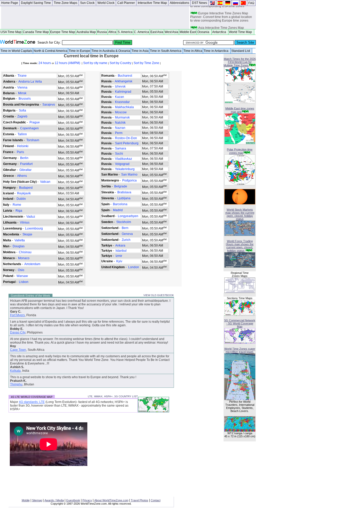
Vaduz (31, 216)
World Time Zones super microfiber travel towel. (239, 350)
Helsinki (22, 146)
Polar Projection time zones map (239, 151)
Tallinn (22, 134)
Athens (22, 176)
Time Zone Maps (65, 3)
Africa (112, 32)
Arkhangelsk (123, 81)
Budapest (25, 187)
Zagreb (22, 116)
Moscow (120, 112)
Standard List (241, 51)
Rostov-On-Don (126, 138)
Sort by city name (95, 63)
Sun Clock (87, 3)
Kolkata (15, 371)
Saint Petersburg (126, 143)
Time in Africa (192, 51)
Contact (155, 500)
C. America (141, 32)
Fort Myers (17, 315)
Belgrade (120, 186)
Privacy (87, 500)
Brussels (25, 98)
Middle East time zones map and (239, 110)
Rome (17, 205)
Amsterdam (32, 264)
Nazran (120, 128)
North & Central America (50, 51)
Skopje (27, 234)
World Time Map (241, 32)
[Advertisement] (95, 17)
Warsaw (22, 276)
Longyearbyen (128, 216)
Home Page (9, 3)
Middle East (188, 32)
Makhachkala (124, 107)
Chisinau (25, 252)
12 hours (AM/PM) (68, 63)
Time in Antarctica (217, 51)
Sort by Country (120, 63)
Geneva (127, 234)
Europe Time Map (62, 32)
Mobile (26, 500)
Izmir (119, 256)
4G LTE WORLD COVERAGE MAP (31, 396)
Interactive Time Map (152, 3)
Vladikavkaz (123, 159)
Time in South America (166, 51)
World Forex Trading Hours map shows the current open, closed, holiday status (240, 246)
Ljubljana (124, 198)
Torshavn (33, 140)
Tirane (22, 75)
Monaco (23, 258)
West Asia (171, 32)
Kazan (119, 97)
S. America (125, 32)
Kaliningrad (123, 91)
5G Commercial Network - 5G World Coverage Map (239, 323)
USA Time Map (11, 32)
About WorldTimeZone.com (111, 500)
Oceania (204, 32)
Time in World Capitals (16, 51)
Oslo (21, 270)
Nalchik (120, 122)
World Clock (105, 3)
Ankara (120, 245)
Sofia (22, 110)
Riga (19, 210)
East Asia (156, 32)
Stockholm (124, 222)
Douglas (18, 246)
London (133, 267)
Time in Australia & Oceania (110, 51)
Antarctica (220, 32)
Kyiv (119, 261)
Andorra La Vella (30, 81)
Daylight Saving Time (36, 3)
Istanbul (121, 250)
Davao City (17, 332)
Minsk (22, 93)
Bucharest (125, 75)
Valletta (20, 240)
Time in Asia (140, 51)
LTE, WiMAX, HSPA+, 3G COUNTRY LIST (113, 396)
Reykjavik (24, 193)
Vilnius (24, 222)
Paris (20, 152)
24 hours (44, 63)
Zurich (126, 240)
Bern (125, 228)
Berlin (24, 158)
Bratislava (124, 192)
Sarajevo (49, 104)
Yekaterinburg (124, 169)
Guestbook (73, 500)
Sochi (119, 153)
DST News (199, 3)
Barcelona (120, 204)
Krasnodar (122, 102)
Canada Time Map (36, 32)
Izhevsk (120, 86)
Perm (118, 133)
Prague (35, 122)
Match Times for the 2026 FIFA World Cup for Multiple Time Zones (240, 62)
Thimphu (16, 384)
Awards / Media (54, 500)
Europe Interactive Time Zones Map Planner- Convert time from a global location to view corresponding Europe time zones (221, 15)
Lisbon (23, 282)
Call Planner (126, 3)
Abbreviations (179, 3)
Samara (120, 148)
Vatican (45, 182)
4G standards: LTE (32, 402)
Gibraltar (25, 170)
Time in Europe (79, 51)
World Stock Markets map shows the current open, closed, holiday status (239, 214)
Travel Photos (139, 500)
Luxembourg (34, 228)
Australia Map (86, 32)
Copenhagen (29, 128)
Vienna (22, 87)
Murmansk (122, 117)
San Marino (129, 174)
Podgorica (129, 180)
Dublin (21, 199)
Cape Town (18, 350)
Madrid (118, 210)
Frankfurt (26, 164)
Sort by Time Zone (146, 63)
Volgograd (122, 164)
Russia (102, 32)
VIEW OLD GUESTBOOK (158, 295)
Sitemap (37, 500)
